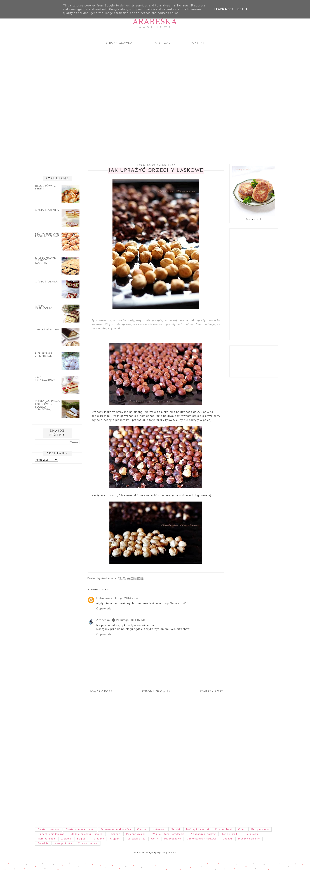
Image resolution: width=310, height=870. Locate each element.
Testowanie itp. (135, 838)
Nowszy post (100, 691)
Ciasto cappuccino (43, 307)
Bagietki (82, 838)
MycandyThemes (167, 852)
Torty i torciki (230, 834)
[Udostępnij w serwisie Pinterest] (142, 578)
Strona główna (118, 42)
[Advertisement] (137, 101)
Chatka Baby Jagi (47, 329)
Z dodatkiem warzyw (203, 834)
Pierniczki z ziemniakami (44, 355)
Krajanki (115, 838)
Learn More (224, 9)
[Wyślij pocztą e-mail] (128, 578)
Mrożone (98, 838)
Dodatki (227, 838)
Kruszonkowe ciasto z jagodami (45, 261)
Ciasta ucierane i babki (80, 829)
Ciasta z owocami (49, 829)
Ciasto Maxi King (47, 210)
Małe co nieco (46, 838)
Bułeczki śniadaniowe (51, 834)
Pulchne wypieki (136, 834)
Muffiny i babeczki (197, 829)
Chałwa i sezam (88, 843)
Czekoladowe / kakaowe (202, 838)
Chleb (241, 829)
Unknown (103, 598)
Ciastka (142, 829)
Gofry (154, 838)
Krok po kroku (63, 843)
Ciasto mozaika (46, 281)
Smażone (114, 834)
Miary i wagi (161, 42)
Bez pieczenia (260, 829)
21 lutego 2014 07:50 (130, 619)
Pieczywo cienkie (249, 838)
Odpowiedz (104, 608)
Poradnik (43, 843)
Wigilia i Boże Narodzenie (168, 834)
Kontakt (198, 42)
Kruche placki (223, 829)
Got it (242, 9)
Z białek (66, 838)
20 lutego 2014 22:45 (125, 598)
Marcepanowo (172, 838)
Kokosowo (159, 829)
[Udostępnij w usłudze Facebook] (138, 578)
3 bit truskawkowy (45, 379)
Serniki (175, 829)
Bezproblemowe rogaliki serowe (47, 235)
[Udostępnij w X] (135, 578)
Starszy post (211, 691)
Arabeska (155, 21)
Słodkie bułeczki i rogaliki (87, 834)
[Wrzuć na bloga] (132, 578)
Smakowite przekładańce (115, 829)
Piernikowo (251, 834)
